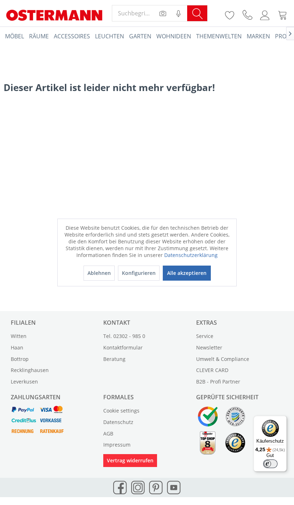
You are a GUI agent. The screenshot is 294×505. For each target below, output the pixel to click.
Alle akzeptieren (187, 273)
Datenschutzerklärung (191, 255)
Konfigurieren (139, 273)
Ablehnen (99, 273)
